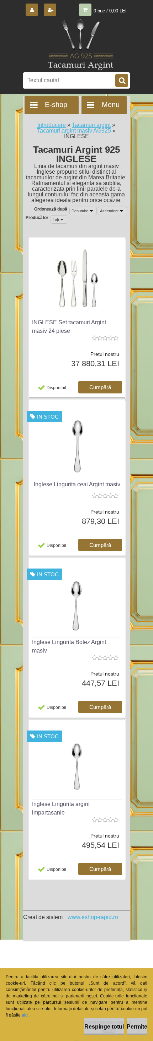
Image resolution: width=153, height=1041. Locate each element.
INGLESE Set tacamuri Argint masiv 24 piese (69, 326)
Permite (137, 1027)
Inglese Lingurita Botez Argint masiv (69, 646)
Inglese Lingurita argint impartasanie (61, 808)
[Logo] (80, 46)
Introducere (51, 125)
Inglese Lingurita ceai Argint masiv (77, 484)
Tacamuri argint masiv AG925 (74, 131)
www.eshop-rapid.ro (93, 917)
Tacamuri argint (91, 125)
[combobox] (83, 211)
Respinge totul (104, 1027)
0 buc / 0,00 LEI (110, 10)
